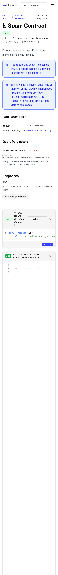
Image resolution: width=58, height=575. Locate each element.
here (38, 72)
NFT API (4, 17)
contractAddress (12, 150)
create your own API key (38, 130)
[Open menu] (53, 5)
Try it (48, 244)
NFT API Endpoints (20, 17)
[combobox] (26, 38)
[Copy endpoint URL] (38, 41)
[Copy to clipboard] (51, 219)
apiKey (6, 125)
